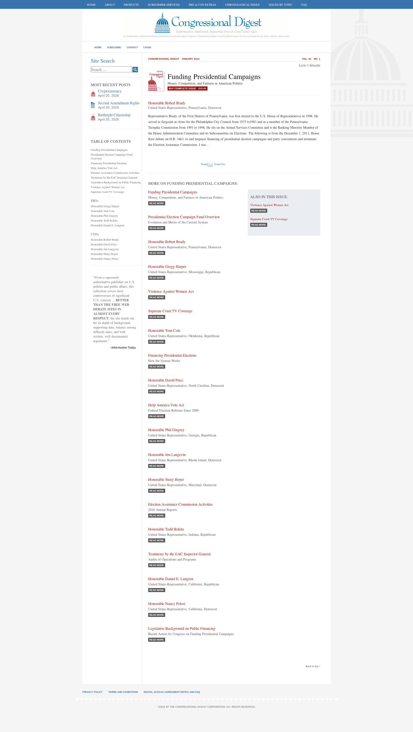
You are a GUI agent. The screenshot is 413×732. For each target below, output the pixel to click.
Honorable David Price (104, 244)
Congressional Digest (163, 59)
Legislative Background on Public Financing (116, 182)
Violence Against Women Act (108, 187)
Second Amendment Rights (119, 102)
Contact (132, 47)
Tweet (204, 164)
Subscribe (114, 47)
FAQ (304, 4)
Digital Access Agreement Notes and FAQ (172, 692)
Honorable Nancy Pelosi (105, 258)
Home (91, 4)
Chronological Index (242, 4)
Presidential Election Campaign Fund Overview (184, 216)
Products (131, 4)
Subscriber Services (164, 4)
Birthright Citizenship (114, 114)
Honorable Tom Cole (102, 211)
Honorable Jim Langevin (105, 249)
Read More (156, 203)
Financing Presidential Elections (109, 163)
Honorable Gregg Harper (105, 206)
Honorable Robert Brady (105, 239)
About (110, 4)
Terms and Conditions (123, 692)
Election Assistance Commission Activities (115, 173)
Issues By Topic (280, 4)
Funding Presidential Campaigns (109, 150)
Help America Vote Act (104, 168)
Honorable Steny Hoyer (104, 254)
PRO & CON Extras (202, 4)
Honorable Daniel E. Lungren (107, 225)
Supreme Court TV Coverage (107, 192)
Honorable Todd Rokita (104, 220)
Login (147, 47)
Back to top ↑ (313, 666)
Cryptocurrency (110, 90)
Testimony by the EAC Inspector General (114, 177)
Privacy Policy (92, 692)
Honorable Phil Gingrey (104, 215)
